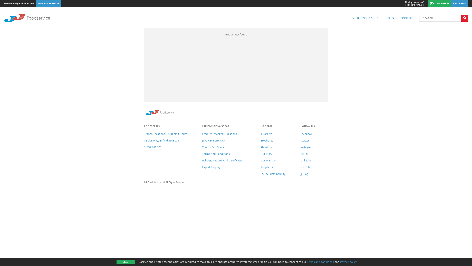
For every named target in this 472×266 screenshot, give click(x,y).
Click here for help (414, 3)
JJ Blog (304, 174)
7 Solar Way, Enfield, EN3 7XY (161, 140)
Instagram (307, 147)
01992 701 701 (153, 147)
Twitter (305, 140)
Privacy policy (348, 262)
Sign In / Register (48, 3)
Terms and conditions (320, 262)
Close (126, 261)
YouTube (306, 167)
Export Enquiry (211, 167)
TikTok (304, 154)
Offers (389, 18)
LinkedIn (306, 160)
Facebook (306, 134)
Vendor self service (214, 147)
